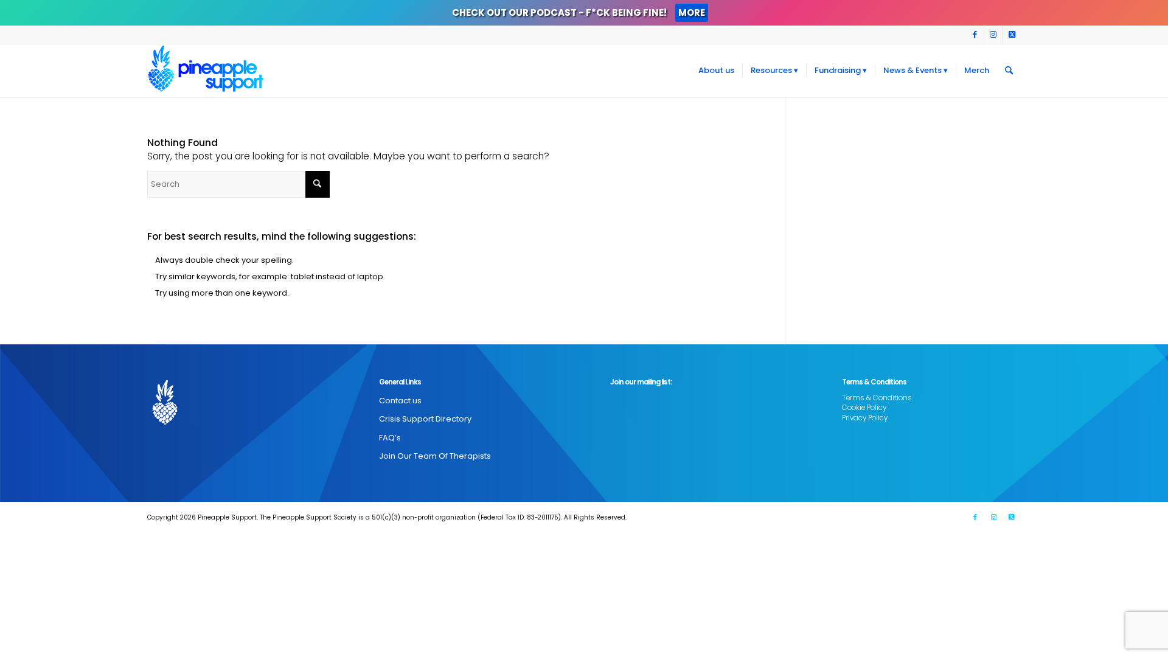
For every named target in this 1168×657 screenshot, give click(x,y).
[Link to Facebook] (975, 35)
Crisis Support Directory (425, 419)
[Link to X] (1012, 35)
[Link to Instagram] (993, 35)
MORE (691, 12)
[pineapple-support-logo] (205, 70)
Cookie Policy (864, 407)
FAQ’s (390, 437)
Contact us (400, 400)
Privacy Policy (865, 418)
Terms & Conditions (877, 398)
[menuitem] (716, 70)
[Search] (1009, 70)
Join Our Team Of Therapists (435, 456)
